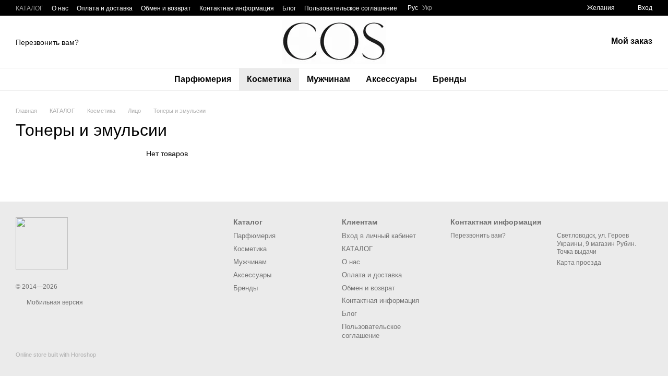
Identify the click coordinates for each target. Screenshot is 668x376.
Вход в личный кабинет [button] (379, 236)
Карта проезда (579, 262)
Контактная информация (236, 8)
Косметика (269, 79)
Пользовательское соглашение (350, 8)
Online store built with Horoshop (56, 354)
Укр (427, 8)
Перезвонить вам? (47, 42)
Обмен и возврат (166, 8)
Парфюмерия (202, 79)
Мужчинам (328, 79)
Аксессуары (391, 79)
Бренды (450, 79)
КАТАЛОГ (29, 8)
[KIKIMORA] (42, 242)
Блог (289, 8)
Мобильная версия (54, 302)
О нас (60, 8)
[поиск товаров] (493, 79)
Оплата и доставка (105, 8)
